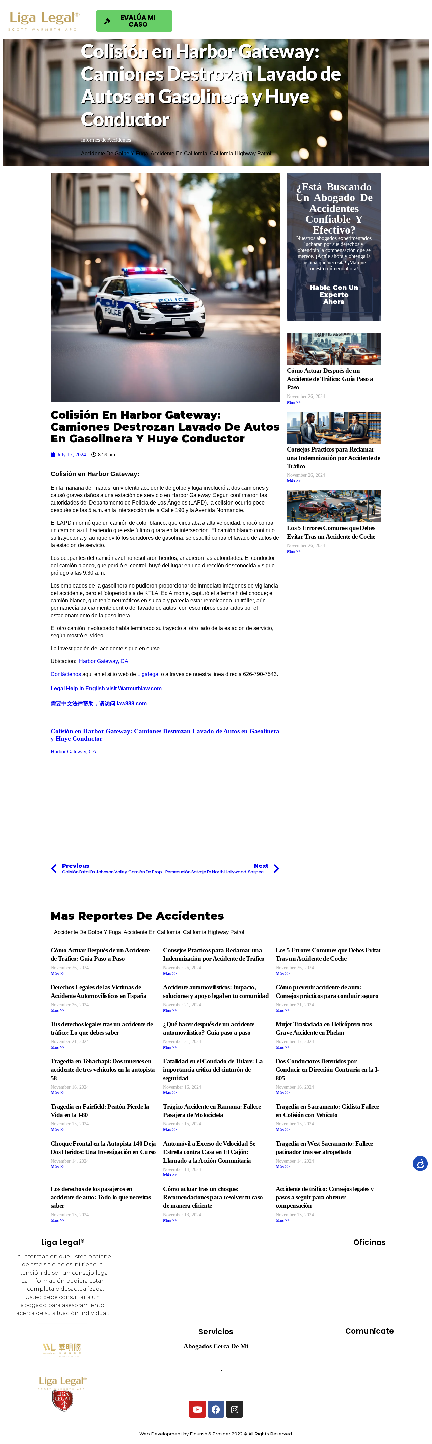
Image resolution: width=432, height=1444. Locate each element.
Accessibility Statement (369, 1389)
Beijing (388, 1258)
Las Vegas (353, 1287)
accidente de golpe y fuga (114, 153)
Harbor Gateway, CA (103, 661)
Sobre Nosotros (288, 20)
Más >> (294, 402)
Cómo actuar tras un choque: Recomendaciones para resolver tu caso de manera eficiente (213, 1197)
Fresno (350, 1277)
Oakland (387, 1287)
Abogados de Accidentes (180, 1361)
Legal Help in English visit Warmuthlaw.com (106, 688)
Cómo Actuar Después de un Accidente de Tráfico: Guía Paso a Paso (330, 379)
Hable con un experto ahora (334, 294)
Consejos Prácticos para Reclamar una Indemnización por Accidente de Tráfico (333, 458)
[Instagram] (234, 1409)
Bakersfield (355, 1258)
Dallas (393, 1268)
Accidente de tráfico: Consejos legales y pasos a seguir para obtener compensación (325, 1197)
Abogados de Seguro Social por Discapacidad (216, 1380)
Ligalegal (148, 674)
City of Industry (356, 1268)
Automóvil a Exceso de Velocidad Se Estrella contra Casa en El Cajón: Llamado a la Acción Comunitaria (209, 1152)
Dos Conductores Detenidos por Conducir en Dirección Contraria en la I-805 (327, 1070)
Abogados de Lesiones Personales (216, 1389)
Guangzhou (383, 1277)
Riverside (350, 1296)
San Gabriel (387, 1306)
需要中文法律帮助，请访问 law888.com (99, 703)
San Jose (369, 1315)
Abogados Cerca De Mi (216, 1346)
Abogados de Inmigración (256, 1370)
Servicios (225, 20)
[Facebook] (216, 1409)
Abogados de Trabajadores (249, 1361)
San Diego (350, 1306)
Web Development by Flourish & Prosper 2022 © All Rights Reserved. (216, 1433)
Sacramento (386, 1296)
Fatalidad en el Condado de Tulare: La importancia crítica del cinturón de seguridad (213, 1070)
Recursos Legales (365, 20)
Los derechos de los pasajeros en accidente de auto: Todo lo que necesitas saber (101, 1197)
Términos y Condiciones (369, 1370)
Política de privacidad (370, 1380)
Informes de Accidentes (106, 140)
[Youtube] (197, 1409)
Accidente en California (179, 153)
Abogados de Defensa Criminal (181, 1370)
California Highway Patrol (240, 153)
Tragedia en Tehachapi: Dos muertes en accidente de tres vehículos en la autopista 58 (103, 1070)
